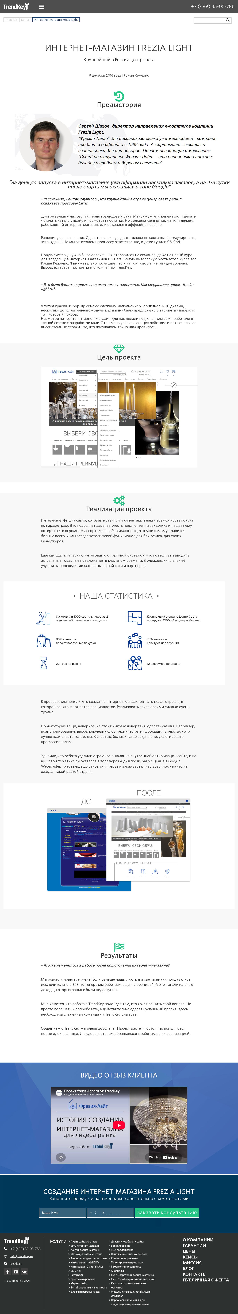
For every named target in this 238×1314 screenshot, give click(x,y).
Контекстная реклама (124, 1258)
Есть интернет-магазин (85, 1245)
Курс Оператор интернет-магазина (132, 1275)
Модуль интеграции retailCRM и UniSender (130, 1293)
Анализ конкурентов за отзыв (89, 1258)
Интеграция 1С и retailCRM (87, 1266)
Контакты (194, 1274)
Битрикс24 (77, 1275)
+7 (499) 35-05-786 (213, 6)
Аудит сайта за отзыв (84, 1241)
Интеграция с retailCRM (85, 1262)
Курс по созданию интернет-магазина (128, 1285)
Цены (189, 1251)
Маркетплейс (79, 1283)
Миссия (192, 1262)
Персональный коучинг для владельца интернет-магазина (130, 1302)
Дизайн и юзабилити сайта (127, 1241)
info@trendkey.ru (21, 1256)
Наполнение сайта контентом (129, 1254)
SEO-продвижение (122, 1250)
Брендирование (120, 1245)
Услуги (58, 1242)
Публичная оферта (206, 1280)
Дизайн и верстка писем (85, 1291)
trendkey (15, 1263)
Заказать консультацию (167, 1212)
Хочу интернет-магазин (85, 1250)
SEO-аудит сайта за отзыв (86, 1254)
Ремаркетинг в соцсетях (126, 1266)
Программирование (83, 1279)
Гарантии (194, 1245)
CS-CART (76, 1270)
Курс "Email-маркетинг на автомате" (133, 1279)
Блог (188, 1268)
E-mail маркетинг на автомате (89, 1287)
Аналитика (117, 1270)
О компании (198, 1239)
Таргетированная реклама (127, 1262)
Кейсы (25, 19)
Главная (11, 19)
